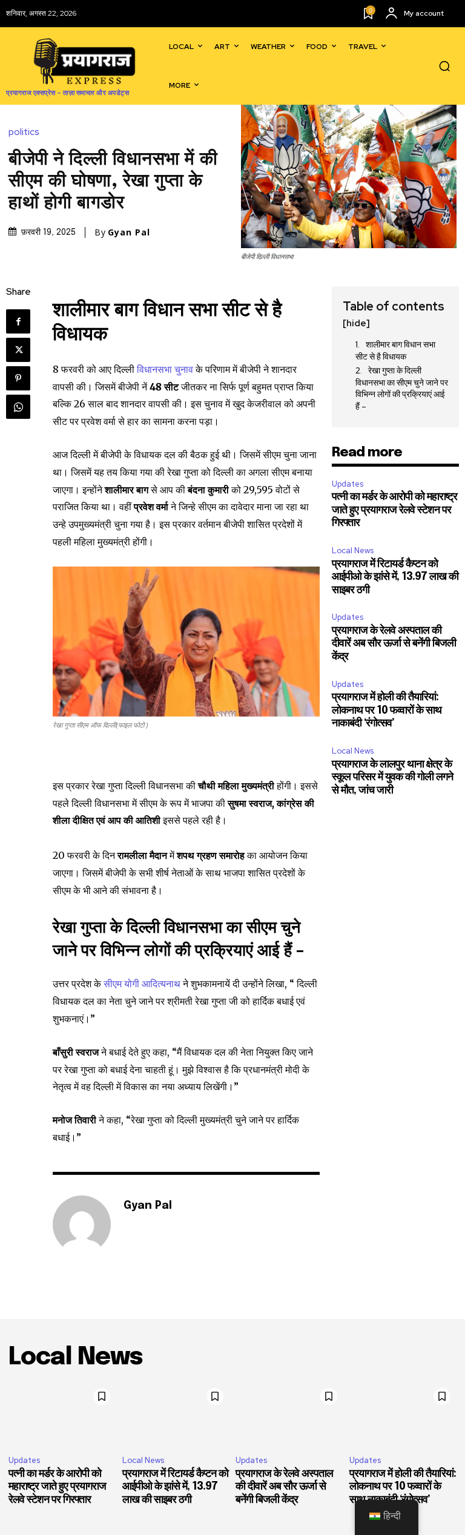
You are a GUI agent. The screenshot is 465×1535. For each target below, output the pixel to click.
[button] (444, 66)
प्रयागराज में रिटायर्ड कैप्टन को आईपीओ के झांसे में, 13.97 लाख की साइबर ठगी (395, 577)
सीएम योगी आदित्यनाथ (142, 984)
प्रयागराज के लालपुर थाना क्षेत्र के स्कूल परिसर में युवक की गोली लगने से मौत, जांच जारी (392, 777)
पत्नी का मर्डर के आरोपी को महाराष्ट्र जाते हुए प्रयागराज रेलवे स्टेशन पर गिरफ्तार (394, 509)
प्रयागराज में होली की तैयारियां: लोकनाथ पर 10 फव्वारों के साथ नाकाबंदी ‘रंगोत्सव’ (386, 710)
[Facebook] (18, 321)
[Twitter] (18, 350)
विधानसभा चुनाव (165, 369)
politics (23, 132)
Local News (353, 550)
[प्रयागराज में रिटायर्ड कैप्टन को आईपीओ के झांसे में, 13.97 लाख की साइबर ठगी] (176, 1414)
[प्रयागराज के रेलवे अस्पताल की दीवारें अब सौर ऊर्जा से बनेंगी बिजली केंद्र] (289, 1414)
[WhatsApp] (18, 407)
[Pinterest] (18, 378)
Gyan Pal (129, 232)
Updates (347, 484)
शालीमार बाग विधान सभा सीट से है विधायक (395, 350)
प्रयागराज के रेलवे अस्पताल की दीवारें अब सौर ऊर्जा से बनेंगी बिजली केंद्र (394, 643)
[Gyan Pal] (82, 1224)
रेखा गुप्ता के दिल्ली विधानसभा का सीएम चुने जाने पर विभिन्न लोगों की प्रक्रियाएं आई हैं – (401, 388)
